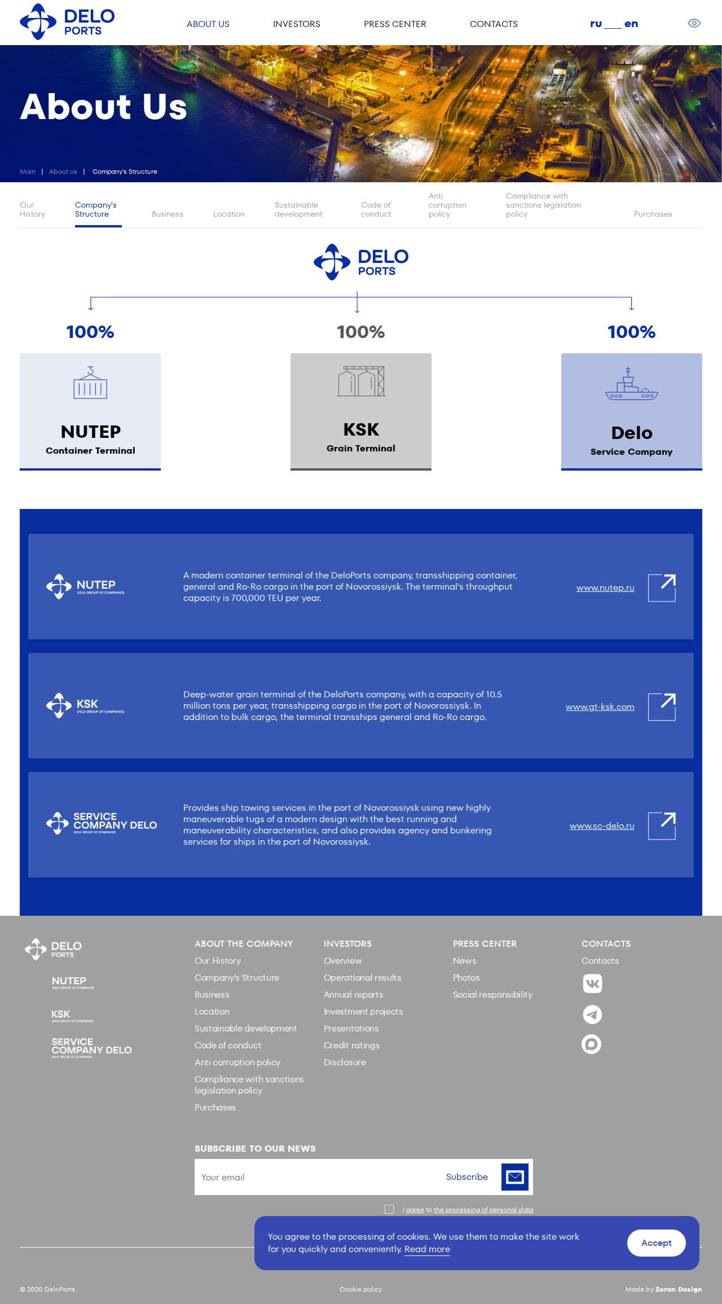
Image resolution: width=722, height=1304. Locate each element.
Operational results (363, 977)
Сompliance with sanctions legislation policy (543, 205)
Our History (32, 209)
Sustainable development (299, 209)
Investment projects (363, 1011)
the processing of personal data (483, 1209)
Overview (343, 960)
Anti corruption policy (447, 205)
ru (596, 23)
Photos (466, 977)
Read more (427, 1248)
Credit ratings (352, 1045)
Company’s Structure (96, 209)
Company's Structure (237, 977)
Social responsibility (492, 994)
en (631, 23)
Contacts (600, 960)
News (465, 960)
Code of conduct (376, 209)
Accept (656, 1242)
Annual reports (354, 994)
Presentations (351, 1028)
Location (229, 213)
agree (415, 1209)
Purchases (653, 213)
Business (167, 213)
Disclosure (345, 1062)
